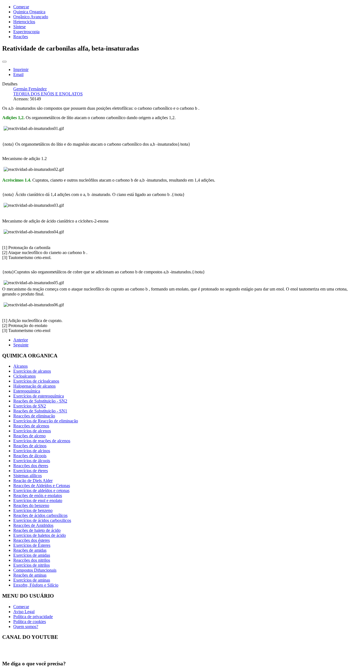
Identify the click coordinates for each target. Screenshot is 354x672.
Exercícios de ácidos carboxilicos (42, 520)
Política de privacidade (33, 616)
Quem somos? (25, 626)
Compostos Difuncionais (34, 570)
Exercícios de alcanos (32, 371)
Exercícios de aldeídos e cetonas (41, 490)
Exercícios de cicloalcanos (36, 381)
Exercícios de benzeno (33, 510)
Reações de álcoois (29, 455)
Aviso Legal (24, 611)
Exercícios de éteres (30, 470)
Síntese (19, 26)
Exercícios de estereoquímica (38, 396)
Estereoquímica (26, 391)
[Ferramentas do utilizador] (4, 61)
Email (18, 74)
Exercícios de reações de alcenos (41, 440)
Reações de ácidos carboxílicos (40, 515)
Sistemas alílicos (27, 475)
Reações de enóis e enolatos (37, 495)
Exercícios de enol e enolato (37, 500)
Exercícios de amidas (31, 555)
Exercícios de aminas (31, 580)
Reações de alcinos (29, 445)
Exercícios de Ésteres (31, 545)
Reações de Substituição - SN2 (40, 401)
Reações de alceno (29, 435)
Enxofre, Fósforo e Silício (35, 585)
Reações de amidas (29, 550)
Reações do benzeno (31, 505)
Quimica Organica (29, 11)
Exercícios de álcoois (31, 460)
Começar (21, 6)
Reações (20, 36)
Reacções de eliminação (34, 416)
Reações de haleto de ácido (37, 530)
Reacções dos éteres (30, 465)
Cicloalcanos (24, 376)
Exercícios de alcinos (31, 450)
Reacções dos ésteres (31, 540)
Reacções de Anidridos (33, 525)
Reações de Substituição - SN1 (40, 411)
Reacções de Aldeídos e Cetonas (41, 485)
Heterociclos (24, 21)
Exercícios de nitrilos (31, 565)
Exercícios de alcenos (32, 430)
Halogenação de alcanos (34, 386)
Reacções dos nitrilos (31, 560)
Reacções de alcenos (31, 425)
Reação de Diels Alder (33, 480)
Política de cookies (29, 621)
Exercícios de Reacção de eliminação (45, 421)
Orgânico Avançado (30, 16)
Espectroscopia (26, 31)
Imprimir (20, 69)
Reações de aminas (29, 575)
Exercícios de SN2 (29, 406)
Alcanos (20, 366)
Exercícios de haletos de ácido (39, 535)
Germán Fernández (30, 89)
